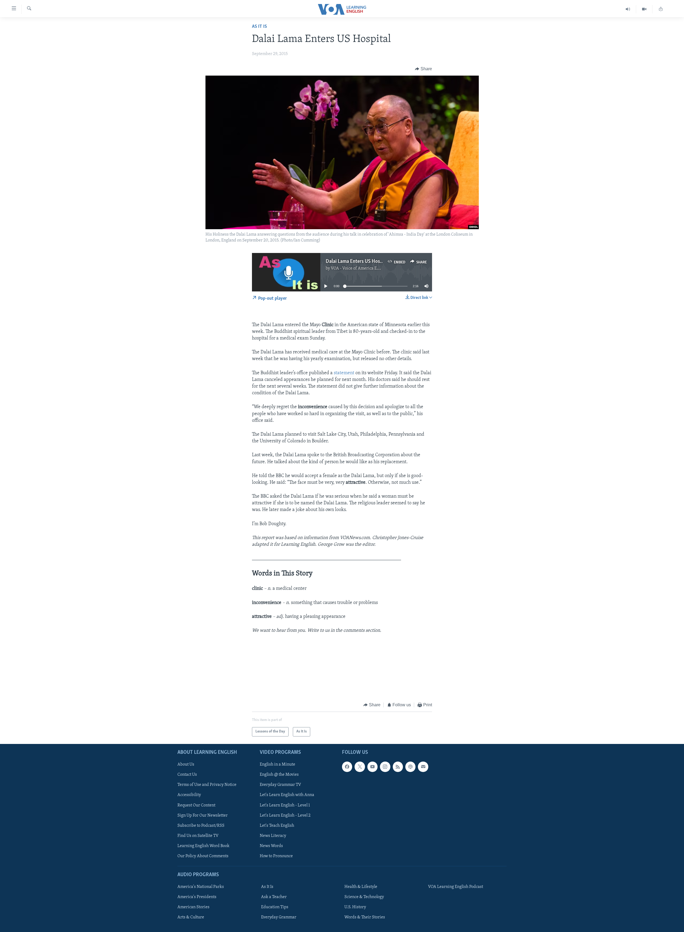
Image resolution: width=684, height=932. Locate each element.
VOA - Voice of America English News (365, 268)
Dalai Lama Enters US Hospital (358, 261)
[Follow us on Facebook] (347, 767)
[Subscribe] (423, 767)
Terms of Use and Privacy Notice (206, 785)
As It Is (259, 26)
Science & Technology (364, 897)
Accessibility (189, 795)
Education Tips (274, 907)
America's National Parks (200, 887)
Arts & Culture (190, 917)
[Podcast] (410, 767)
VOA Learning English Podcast (455, 887)
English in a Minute (277, 764)
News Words (271, 846)
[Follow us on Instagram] (385, 767)
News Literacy (273, 836)
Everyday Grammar (278, 917)
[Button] (423, 68)
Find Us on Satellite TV (198, 836)
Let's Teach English (277, 826)
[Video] (644, 9)
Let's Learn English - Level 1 (285, 805)
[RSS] (398, 767)
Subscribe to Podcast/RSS (200, 826)
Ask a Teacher (274, 897)
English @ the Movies (279, 775)
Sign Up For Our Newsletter (202, 815)
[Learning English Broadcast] (628, 9)
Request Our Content (196, 805)
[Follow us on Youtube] (372, 767)
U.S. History (355, 907)
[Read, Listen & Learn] (660, 9)
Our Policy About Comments (202, 856)
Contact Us (187, 775)
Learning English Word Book (203, 846)
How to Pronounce (276, 856)
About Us (185, 764)
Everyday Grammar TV (280, 785)
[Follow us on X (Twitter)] (360, 767)
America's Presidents (196, 897)
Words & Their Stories (364, 917)
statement (344, 373)
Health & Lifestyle (360, 887)
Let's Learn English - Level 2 (285, 815)
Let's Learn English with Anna (287, 795)
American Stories (193, 907)
